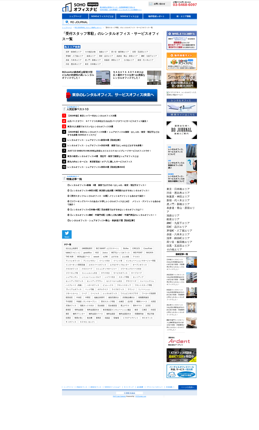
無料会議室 (110, 314)
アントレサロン (89, 261)
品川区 (130, 301)
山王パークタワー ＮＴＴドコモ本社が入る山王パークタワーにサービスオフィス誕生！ (107, 121)
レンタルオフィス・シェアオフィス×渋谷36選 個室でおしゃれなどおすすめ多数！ (105, 145)
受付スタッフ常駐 (108, 301)
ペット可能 (89, 289)
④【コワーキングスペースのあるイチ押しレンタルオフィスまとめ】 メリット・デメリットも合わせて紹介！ (114, 203)
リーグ (84, 293)
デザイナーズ (131, 281)
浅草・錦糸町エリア (73, 52)
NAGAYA (149, 253)
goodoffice (88, 253)
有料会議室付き (93, 310)
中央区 (79, 297)
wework (96, 257)
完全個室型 (112, 306)
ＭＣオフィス (147, 318)
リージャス (95, 293)
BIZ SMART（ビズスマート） (108, 248)
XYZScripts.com (140, 396)
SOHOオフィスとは (129, 16)
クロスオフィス (72, 269)
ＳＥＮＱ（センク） (88, 322)
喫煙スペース (142, 301)
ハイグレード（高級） (74, 285)
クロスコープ (87, 269)
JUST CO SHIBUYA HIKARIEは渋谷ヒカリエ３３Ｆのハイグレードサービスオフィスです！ (109, 151)
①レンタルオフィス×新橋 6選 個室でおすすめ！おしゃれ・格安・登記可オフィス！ (107, 185)
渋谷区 (153, 310)
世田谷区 (69, 297)
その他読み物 (90, 52)
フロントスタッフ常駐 (143, 285)
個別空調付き (113, 297)
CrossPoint (148, 248)
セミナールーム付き (114, 281)
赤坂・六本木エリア (73, 60)
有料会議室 (79, 310)
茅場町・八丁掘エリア (74, 56)
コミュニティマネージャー (106, 269)
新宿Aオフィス (96, 387)
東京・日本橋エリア (93, 64)
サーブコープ (136, 273)
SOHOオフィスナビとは (102, 16)
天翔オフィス (71, 306)
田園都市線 (139, 314)
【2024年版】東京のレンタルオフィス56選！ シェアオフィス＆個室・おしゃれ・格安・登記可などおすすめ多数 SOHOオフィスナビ (113, 133)
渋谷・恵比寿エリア (73, 64)
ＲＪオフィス (71, 322)
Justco (105, 253)
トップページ (75, 16)
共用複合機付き (128, 297)
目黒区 (68, 318)
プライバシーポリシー (154, 387)
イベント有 (117, 261)
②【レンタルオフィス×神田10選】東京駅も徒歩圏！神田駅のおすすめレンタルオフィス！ (108, 190)
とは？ (113, 387)
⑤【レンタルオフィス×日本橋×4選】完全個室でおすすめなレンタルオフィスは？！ (105, 209)
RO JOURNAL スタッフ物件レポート (88, 27)
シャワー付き (110, 277)
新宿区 (68, 310)
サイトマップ (129, 387)
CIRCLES (136, 248)
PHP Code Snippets (119, 396)
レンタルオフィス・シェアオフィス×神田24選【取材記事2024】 (96, 167)
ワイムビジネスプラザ (129, 293)
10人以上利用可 (72, 248)
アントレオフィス (73, 261)
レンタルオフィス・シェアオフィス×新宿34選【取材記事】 (94, 140)
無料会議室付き (125, 314)
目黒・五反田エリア (140, 52)
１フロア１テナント (130, 318)
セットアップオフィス (74, 281)
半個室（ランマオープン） (86, 301)
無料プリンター (79, 314)
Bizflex (126, 248)
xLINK (105, 257)
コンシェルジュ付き (89, 273)
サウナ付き (105, 273)
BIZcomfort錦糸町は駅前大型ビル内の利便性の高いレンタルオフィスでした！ (78, 75)
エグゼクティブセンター (119, 265)
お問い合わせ (159, 4)
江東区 (144, 310)
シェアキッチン (72, 277)
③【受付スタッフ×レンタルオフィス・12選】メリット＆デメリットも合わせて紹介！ (106, 196)
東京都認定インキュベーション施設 (117, 310)
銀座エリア (91, 56)
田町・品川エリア (106, 56)
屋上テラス (125, 306)
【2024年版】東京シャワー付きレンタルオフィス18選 (91, 116)
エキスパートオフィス (97, 265)
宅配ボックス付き (87, 306)
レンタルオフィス (110, 293)
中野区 (88, 297)
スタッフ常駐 (124, 277)
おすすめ (114, 257)
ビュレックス (108, 285)
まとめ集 (125, 257)
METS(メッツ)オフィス (120, 253)
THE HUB (69, 257)
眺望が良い (79, 318)
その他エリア (129, 60)
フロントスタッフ (124, 285)
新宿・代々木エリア (145, 60)
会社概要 (140, 387)
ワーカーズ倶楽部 (149, 293)
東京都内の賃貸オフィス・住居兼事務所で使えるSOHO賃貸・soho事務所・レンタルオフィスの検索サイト (121, 8)
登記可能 (150, 314)
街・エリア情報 (184, 16)
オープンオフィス (140, 265)
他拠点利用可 (99, 297)
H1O (97, 253)
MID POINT (137, 253)
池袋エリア (103, 52)
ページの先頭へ (187, 387)
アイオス (136, 257)
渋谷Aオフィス (81, 387)
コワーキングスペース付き (131, 269)
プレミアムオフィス (73, 289)
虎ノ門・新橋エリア (93, 60)
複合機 (89, 318)
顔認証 (107, 318)
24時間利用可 (87, 248)
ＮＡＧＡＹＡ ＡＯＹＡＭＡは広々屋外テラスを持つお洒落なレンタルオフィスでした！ (129, 75)
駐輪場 (116, 318)
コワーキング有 (72, 273)
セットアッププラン (95, 281)
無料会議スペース (96, 314)
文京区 (148, 306)
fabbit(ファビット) (73, 253)
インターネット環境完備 (75, 265)
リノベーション (144, 289)
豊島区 (98, 318)
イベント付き (104, 261)
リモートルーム (72, 293)
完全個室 (101, 306)
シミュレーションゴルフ (91, 277)
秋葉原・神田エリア (112, 60)
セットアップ (138, 277)
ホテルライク (103, 289)
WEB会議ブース (83, 257)
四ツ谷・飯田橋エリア (120, 52)
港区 (67, 314)
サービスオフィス (120, 273)
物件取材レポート (156, 16)
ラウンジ (131, 289)
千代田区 (69, 301)
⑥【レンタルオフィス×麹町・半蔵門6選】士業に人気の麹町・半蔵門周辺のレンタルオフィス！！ (112, 215)
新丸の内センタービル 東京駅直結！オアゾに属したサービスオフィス (99, 161)
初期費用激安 (143, 297)
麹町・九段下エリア (149, 56)
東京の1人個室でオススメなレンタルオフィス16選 (90, 126)
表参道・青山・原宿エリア (127, 56)
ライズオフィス (118, 289)
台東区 (121, 301)
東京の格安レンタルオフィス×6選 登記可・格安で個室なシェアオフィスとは (103, 156)
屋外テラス (137, 306)
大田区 (153, 301)
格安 (136, 310)
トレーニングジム (147, 281)
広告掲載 (169, 387)
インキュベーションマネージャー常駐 (141, 261)
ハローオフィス (93, 285)
